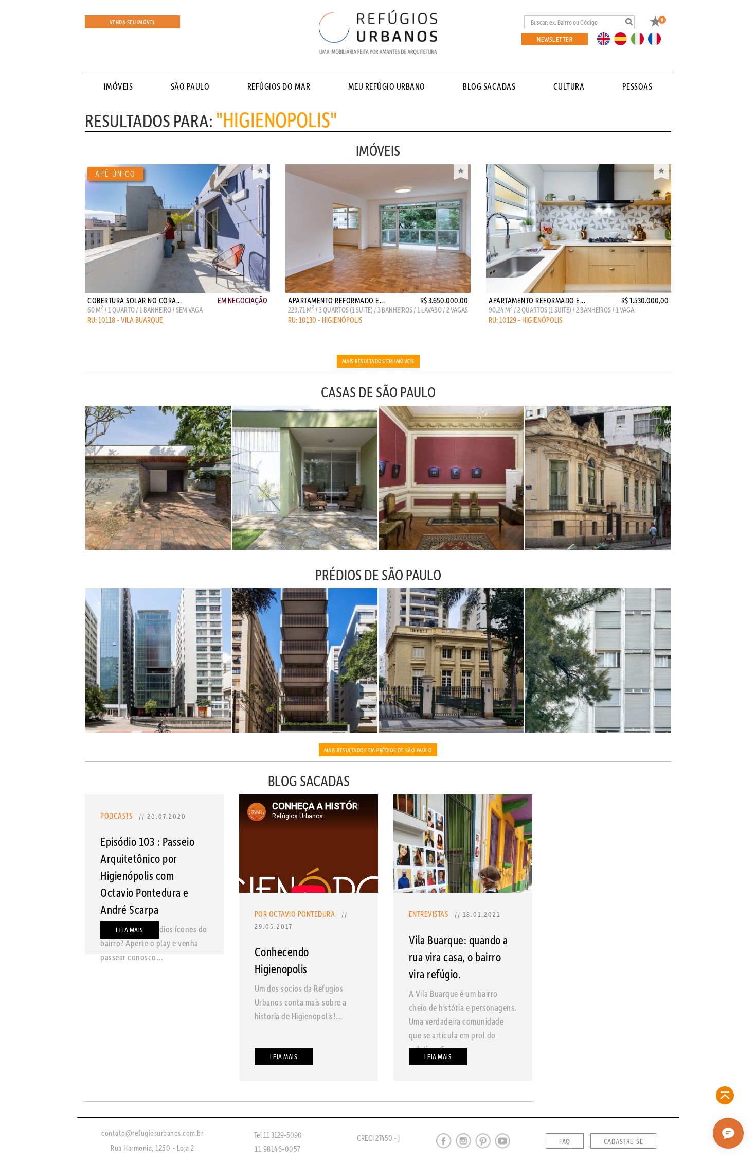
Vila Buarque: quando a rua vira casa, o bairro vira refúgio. (458, 956)
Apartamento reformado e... (336, 300)
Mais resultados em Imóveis (378, 361)
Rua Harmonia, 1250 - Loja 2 (152, 1147)
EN (606, 38)
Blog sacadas (489, 86)
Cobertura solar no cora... (134, 300)
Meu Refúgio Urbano (386, 86)
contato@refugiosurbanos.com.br (152, 1133)
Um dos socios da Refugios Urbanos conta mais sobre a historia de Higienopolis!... (301, 1001)
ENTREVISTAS (428, 914)
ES (623, 38)
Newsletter (554, 38)
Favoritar (260, 172)
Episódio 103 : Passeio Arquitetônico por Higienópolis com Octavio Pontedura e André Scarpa (147, 875)
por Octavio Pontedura (295, 914)
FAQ (564, 1141)
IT (641, 38)
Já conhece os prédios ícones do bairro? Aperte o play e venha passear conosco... (153, 942)
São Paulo (190, 86)
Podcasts (116, 815)
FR (657, 38)
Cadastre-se (623, 1141)
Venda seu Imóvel (133, 22)
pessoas (637, 86)
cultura (569, 86)
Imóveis (118, 86)
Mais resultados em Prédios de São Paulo (378, 750)
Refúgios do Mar (279, 86)
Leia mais (129, 929)
